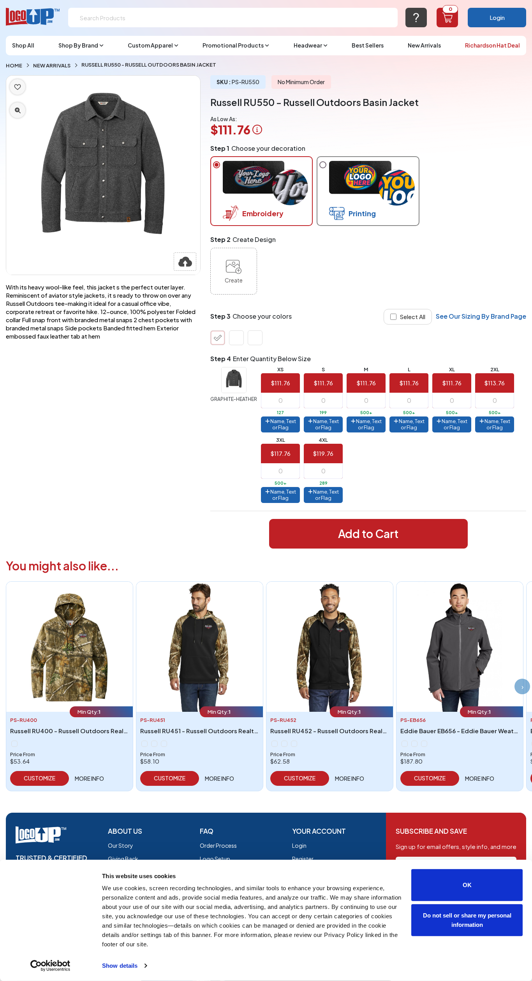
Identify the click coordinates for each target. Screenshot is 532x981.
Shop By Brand (78, 45)
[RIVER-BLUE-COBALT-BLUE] (424, 744)
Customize (39, 778)
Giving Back (123, 858)
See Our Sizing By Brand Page (481, 316)
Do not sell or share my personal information (467, 920)
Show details (119, 965)
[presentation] (522, 686)
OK (467, 885)
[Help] (416, 17)
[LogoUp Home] (33, 17)
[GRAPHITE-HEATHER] (218, 338)
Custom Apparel (150, 45)
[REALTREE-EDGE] (14, 744)
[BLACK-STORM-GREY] (405, 744)
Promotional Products (233, 45)
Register (303, 858)
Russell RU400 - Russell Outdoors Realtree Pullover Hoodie (97, 730)
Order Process (218, 845)
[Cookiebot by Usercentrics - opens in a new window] (50, 966)
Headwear (308, 45)
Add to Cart (368, 533)
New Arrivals (424, 45)
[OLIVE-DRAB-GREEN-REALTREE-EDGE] (164, 744)
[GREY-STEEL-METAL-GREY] (414, 744)
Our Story (120, 845)
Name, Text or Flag (283, 424)
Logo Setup (215, 858)
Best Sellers (368, 45)
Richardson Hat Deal (492, 45)
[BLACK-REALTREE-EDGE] (144, 744)
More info (89, 778)
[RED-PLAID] (236, 338)
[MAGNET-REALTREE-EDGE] (154, 744)
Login (497, 17)
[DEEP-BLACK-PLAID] (255, 338)
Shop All (23, 45)
